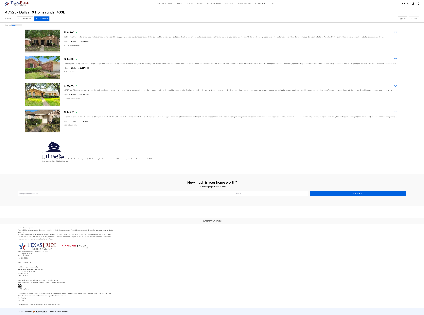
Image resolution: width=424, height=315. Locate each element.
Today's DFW (260, 3)
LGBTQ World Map (164, 3)
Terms (59, 312)
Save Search (43, 18)
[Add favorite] (396, 32)
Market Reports (244, 3)
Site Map (21, 300)
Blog (272, 3)
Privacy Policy (24, 289)
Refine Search (26, 18)
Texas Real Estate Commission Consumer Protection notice (38, 280)
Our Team (229, 3)
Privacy (64, 312)
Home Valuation (214, 3)
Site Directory (22, 298)
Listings (179, 3)
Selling (190, 3)
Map (415, 18)
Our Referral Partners (212, 221)
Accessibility (52, 312)
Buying (200, 3)
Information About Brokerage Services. (52, 282)
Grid (404, 18)
